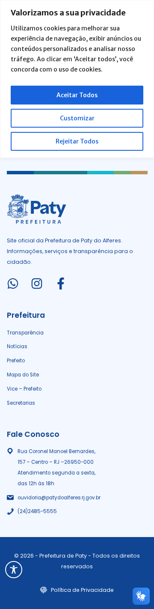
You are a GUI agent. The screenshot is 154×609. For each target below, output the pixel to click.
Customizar (77, 118)
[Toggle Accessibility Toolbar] (13, 569)
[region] (77, 79)
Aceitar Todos (77, 95)
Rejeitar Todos (77, 141)
